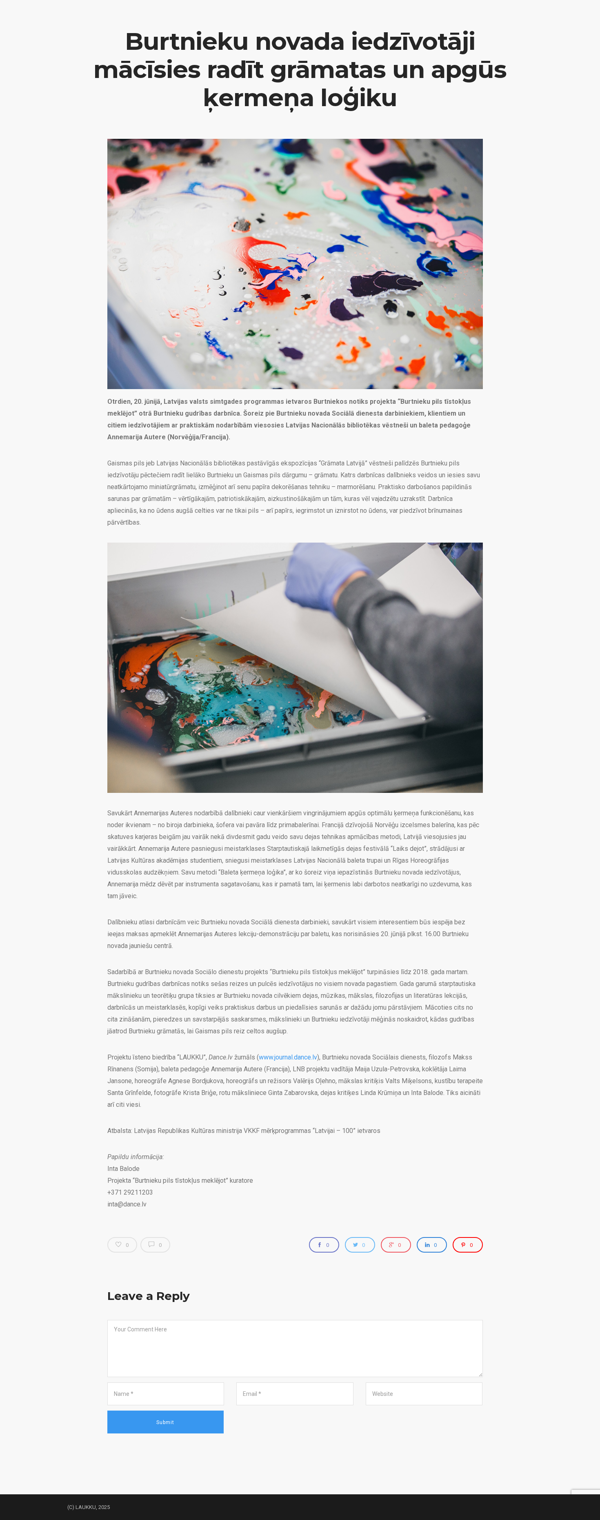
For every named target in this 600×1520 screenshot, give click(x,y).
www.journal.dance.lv (288, 1057)
